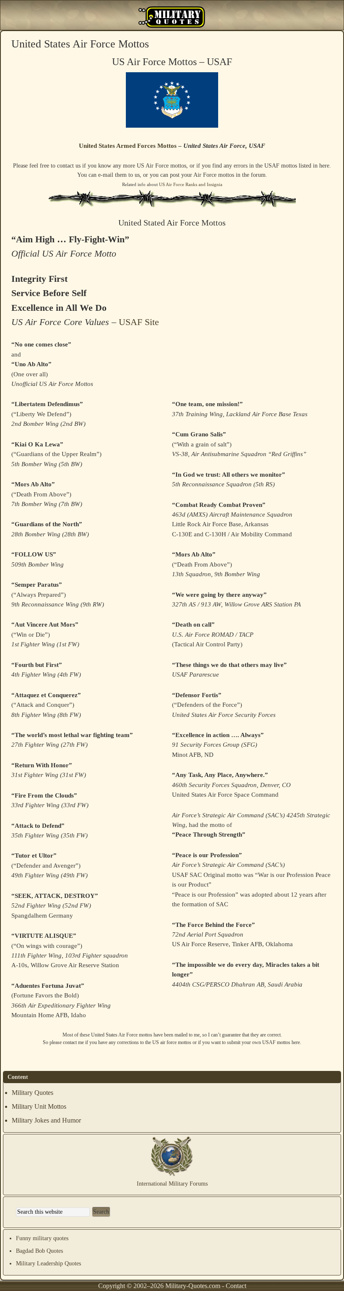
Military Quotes (32, 1092)
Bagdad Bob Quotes (39, 1251)
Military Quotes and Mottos (172, 17)
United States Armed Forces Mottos (128, 145)
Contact (236, 1285)
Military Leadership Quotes (48, 1263)
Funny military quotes (42, 1238)
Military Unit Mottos (39, 1106)
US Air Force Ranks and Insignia (190, 184)
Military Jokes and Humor (46, 1120)
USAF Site (139, 322)
